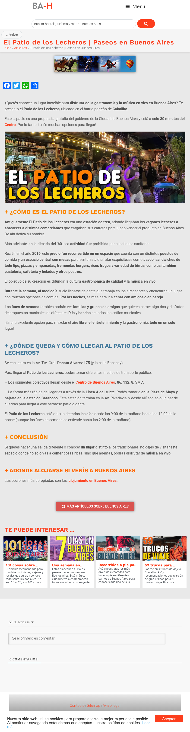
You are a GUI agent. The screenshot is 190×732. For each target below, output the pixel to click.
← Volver (12, 34)
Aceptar (169, 718)
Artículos (20, 48)
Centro (10, 125)
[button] (135, 6)
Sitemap (93, 705)
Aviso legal (111, 705)
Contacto (77, 705)
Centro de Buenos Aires (95, 382)
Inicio (7, 48)
